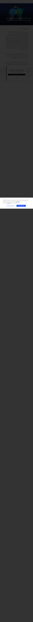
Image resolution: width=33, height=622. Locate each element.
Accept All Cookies (21, 205)
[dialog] (16, 203)
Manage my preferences (10, 205)
